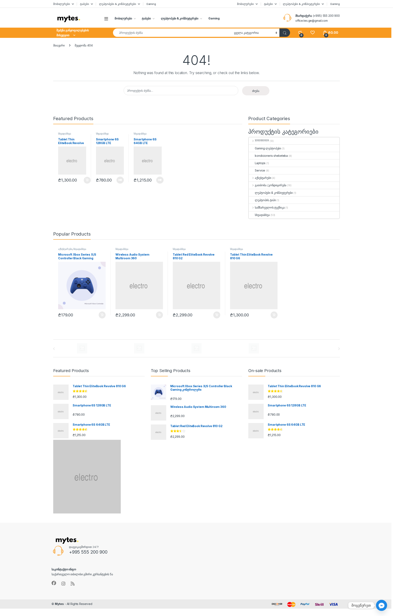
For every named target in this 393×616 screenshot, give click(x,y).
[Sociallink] (54, 583)
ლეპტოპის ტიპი (265, 200)
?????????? (262, 140)
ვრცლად (118, 180)
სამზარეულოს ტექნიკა (270, 207)
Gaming (151, 4)
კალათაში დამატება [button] (84, 180)
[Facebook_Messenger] (381, 605)
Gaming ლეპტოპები (268, 148)
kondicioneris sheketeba (271, 155)
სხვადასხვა (64, 133)
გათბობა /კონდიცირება (270, 185)
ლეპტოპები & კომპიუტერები (117, 4)
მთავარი (59, 45)
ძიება (255, 91)
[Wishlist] (312, 33)
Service (260, 170)
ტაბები (84, 4)
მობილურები (61, 4)
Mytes (59, 604)
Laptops (260, 163)
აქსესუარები (263, 177)
